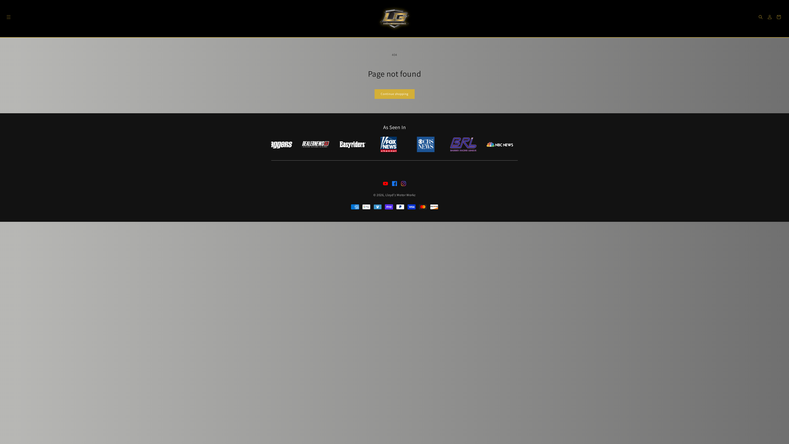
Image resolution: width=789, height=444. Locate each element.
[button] (8, 17)
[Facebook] (394, 184)
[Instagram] (403, 184)
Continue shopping (394, 94)
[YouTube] (385, 184)
